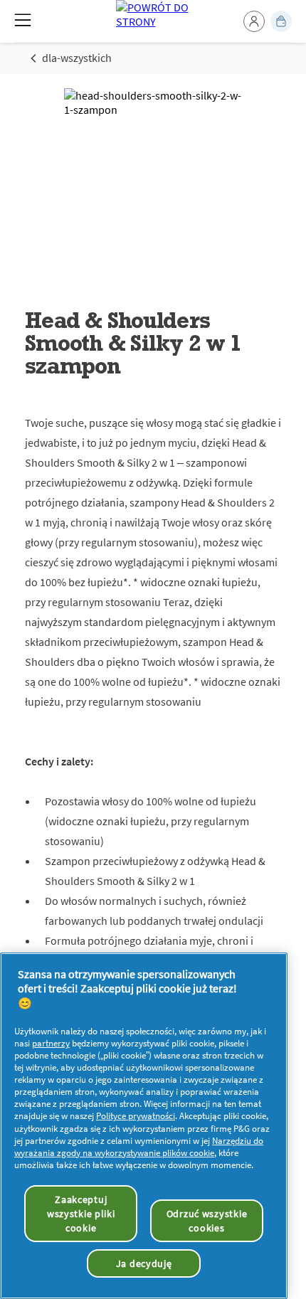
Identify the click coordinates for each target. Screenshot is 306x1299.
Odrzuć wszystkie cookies (207, 1220)
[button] (254, 21)
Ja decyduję (144, 1263)
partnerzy (51, 1043)
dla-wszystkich (77, 58)
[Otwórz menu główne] (22, 19)
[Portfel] (281, 21)
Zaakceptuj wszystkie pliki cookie (81, 1213)
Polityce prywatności (135, 1116)
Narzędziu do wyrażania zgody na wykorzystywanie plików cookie (138, 1147)
